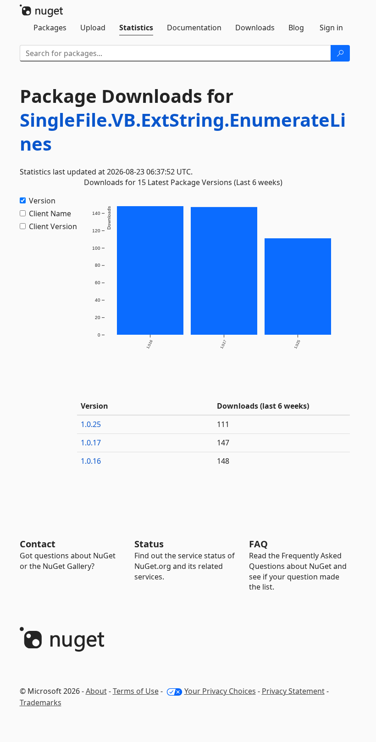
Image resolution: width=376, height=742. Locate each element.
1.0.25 (91, 424)
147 (223, 443)
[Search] (340, 53)
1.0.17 (91, 443)
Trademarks (40, 702)
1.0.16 (91, 461)
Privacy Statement (293, 691)
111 (223, 424)
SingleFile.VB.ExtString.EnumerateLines (183, 131)
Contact (37, 544)
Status (149, 544)
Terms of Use (136, 691)
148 (223, 461)
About (96, 691)
